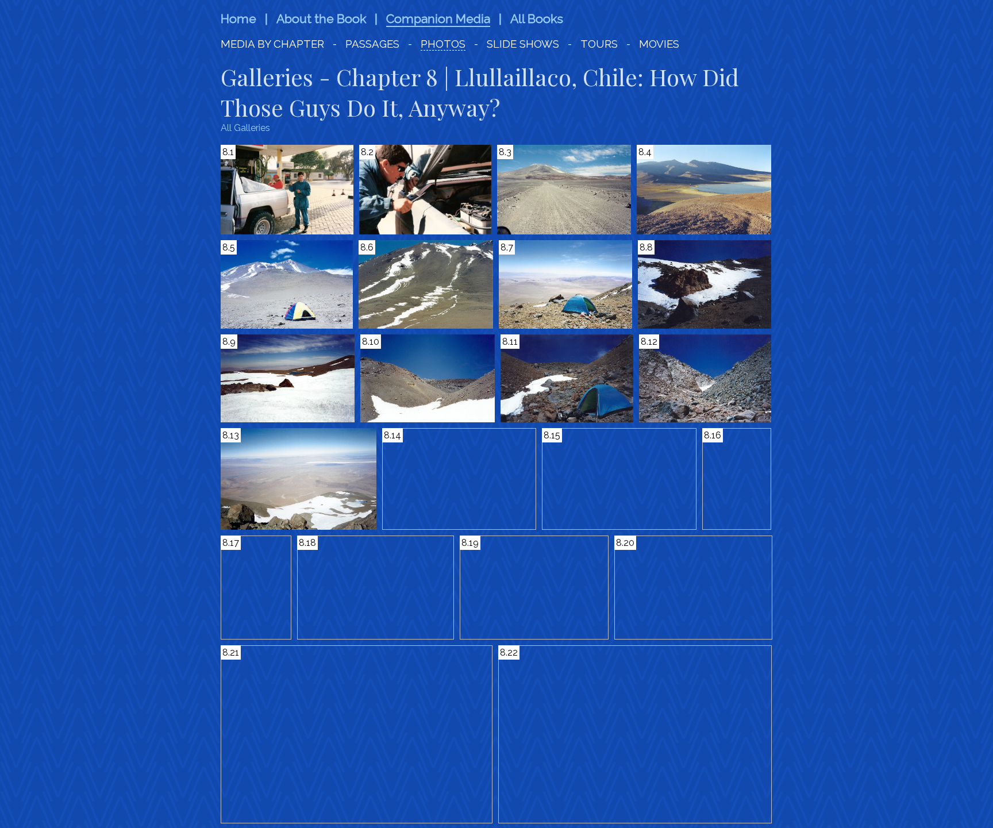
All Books (536, 18)
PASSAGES (372, 43)
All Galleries (245, 127)
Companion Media (438, 18)
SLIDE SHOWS (523, 43)
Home (238, 18)
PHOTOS (443, 43)
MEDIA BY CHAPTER (274, 43)
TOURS (599, 43)
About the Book (321, 18)
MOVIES (659, 43)
